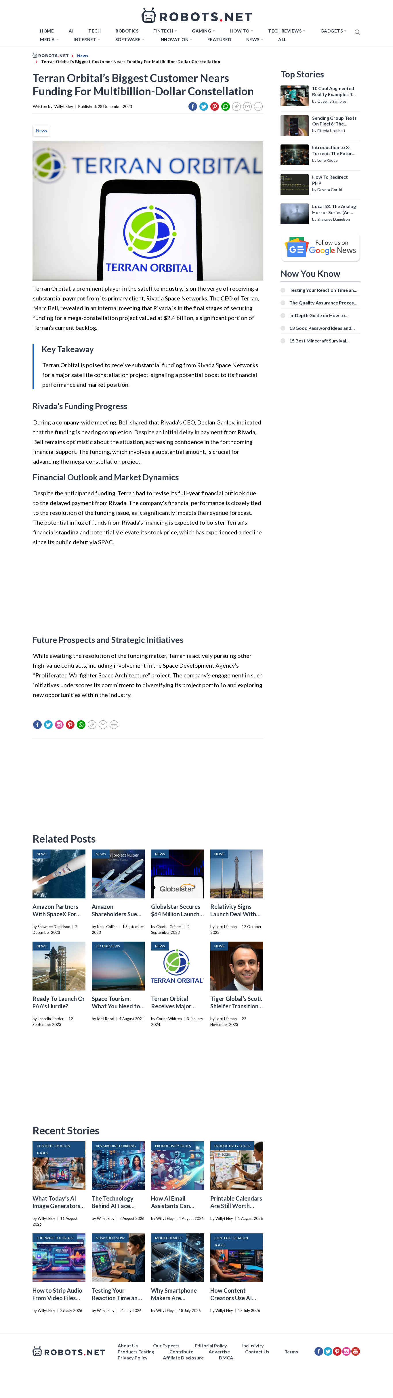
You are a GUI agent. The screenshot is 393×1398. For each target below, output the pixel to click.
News (253, 39)
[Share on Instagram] (59, 724)
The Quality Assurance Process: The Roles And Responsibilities (323, 302)
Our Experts (166, 1345)
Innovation (173, 39)
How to (239, 30)
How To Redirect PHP (330, 180)
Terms (291, 1351)
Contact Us (257, 1351)
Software (128, 39)
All (282, 39)
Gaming (201, 30)
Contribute (181, 1351)
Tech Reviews (285, 30)
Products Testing (136, 1351)
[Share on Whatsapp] (225, 106)
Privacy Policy (133, 1357)
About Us (128, 1345)
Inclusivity (253, 1345)
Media (47, 39)
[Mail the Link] (247, 106)
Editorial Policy (211, 1345)
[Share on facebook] (192, 106)
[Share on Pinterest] (214, 106)
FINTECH (163, 30)
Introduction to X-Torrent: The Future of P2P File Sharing (333, 150)
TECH (94, 30)
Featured (219, 39)
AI (71, 30)
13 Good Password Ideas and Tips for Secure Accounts (320, 328)
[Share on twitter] (203, 106)
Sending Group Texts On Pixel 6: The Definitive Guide (334, 121)
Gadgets (331, 30)
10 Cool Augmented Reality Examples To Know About (333, 91)
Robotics (127, 30)
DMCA (226, 1357)
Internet (85, 39)
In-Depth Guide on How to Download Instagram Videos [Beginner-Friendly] (319, 315)
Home (47, 30)
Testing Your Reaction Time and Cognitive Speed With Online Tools (323, 290)
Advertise (219, 1351)
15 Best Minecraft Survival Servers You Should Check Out (321, 340)
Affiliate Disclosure (183, 1357)
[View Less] (258, 106)
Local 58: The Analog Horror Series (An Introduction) (334, 209)
